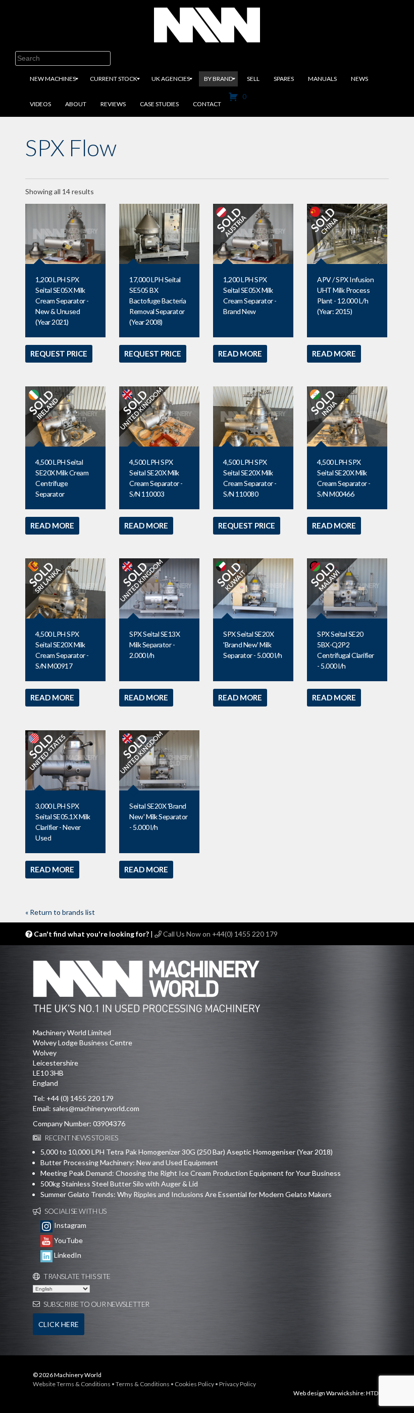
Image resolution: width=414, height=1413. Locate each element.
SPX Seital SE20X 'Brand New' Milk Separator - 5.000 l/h (252, 644)
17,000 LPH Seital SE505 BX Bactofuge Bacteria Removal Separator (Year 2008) (157, 300)
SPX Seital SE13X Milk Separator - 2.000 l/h (154, 644)
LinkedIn (67, 1255)
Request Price (58, 353)
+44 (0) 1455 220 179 (80, 1098)
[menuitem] (53, 78)
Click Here (58, 1324)
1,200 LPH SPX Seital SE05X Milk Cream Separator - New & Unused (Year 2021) (62, 300)
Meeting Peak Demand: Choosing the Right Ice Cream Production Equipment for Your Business (190, 1173)
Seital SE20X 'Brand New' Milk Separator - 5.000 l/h (158, 816)
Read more (240, 353)
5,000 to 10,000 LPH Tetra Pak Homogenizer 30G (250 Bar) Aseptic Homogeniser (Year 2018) (186, 1151)
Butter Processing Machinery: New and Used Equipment (129, 1162)
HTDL (373, 1393)
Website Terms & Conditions (72, 1384)
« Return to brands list (60, 912)
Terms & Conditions (143, 1384)
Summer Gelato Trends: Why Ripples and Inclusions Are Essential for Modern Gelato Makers (186, 1194)
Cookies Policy (194, 1384)
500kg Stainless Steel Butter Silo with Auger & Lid (119, 1183)
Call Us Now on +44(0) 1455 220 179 (220, 934)
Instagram (69, 1225)
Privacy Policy (237, 1384)
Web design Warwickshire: (329, 1393)
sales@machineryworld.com (96, 1108)
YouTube (68, 1240)
